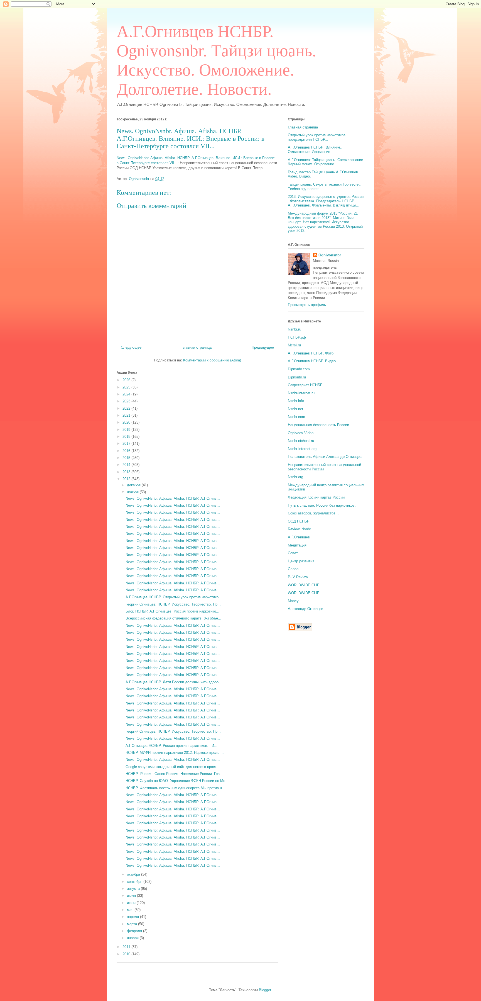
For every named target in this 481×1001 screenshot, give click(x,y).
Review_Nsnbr (299, 529)
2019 (126, 429)
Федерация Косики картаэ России (316, 497)
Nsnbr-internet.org (302, 449)
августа (134, 888)
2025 (126, 387)
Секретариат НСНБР (305, 385)
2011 (126, 947)
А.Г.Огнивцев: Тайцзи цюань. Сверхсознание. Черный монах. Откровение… (326, 162)
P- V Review (298, 577)
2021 (126, 415)
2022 (126, 408)
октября (134, 874)
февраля (135, 931)
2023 (126, 401)
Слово (293, 569)
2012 (126, 479)
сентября (135, 881)
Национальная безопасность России (318, 425)
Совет (293, 553)
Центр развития (301, 561)
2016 (126, 451)
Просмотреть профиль (307, 305)
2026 (126, 380)
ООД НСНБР (299, 521)
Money (293, 601)
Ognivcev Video (300, 433)
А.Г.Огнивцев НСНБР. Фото (310, 353)
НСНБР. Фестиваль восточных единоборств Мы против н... (175, 788)
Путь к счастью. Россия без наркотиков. (322, 505)
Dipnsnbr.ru (297, 377)
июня (132, 903)
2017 (126, 443)
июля (132, 895)
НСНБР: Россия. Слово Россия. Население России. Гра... (174, 774)
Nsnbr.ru (294, 329)
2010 (126, 954)
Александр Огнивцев (305, 609)
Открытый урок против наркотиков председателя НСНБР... (316, 137)
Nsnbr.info (296, 401)
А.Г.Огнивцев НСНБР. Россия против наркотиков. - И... (171, 746)
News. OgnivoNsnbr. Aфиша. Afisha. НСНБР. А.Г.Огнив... (173, 498)
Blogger (265, 990)
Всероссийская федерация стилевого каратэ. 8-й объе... (173, 618)
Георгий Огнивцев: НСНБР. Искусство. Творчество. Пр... (173, 604)
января (133, 938)
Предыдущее (263, 347)
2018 (126, 436)
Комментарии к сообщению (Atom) (212, 360)
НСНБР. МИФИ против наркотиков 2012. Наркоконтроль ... (175, 752)
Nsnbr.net (295, 409)
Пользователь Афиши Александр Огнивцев (325, 457)
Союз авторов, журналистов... (313, 513)
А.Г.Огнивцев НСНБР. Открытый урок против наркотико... (174, 597)
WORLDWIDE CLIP (304, 585)
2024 (126, 394)
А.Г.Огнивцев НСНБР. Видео (312, 361)
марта (132, 924)
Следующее (131, 347)
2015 (126, 458)
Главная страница (196, 347)
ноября (133, 492)
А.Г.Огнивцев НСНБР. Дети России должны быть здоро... (174, 682)
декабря (134, 485)
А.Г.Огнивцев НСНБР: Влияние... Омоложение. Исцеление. (315, 149)
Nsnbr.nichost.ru (301, 441)
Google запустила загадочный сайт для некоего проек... (173, 767)
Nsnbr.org (295, 477)
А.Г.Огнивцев (299, 537)
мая (130, 910)
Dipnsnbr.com (299, 369)
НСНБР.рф (297, 337)
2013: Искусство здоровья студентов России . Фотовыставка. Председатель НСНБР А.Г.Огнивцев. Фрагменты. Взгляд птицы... (326, 201)
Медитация (297, 545)
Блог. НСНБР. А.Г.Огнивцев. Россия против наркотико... (172, 611)
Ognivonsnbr (329, 255)
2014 (126, 465)
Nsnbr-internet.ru (301, 393)
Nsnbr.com (296, 417)
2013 (126, 472)
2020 (126, 422)
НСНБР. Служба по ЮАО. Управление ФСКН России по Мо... (177, 781)
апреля (133, 917)
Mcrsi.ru (294, 345)
